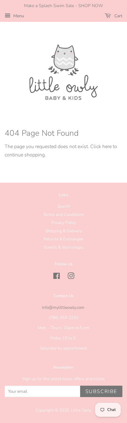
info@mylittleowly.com (63, 307)
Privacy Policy (63, 223)
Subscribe (101, 391)
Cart (117, 16)
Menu (18, 16)
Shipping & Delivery (63, 231)
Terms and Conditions (63, 215)
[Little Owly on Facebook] (56, 277)
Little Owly (81, 410)
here (107, 146)
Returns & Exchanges (63, 239)
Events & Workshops (63, 247)
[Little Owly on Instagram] (71, 277)
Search (63, 206)
